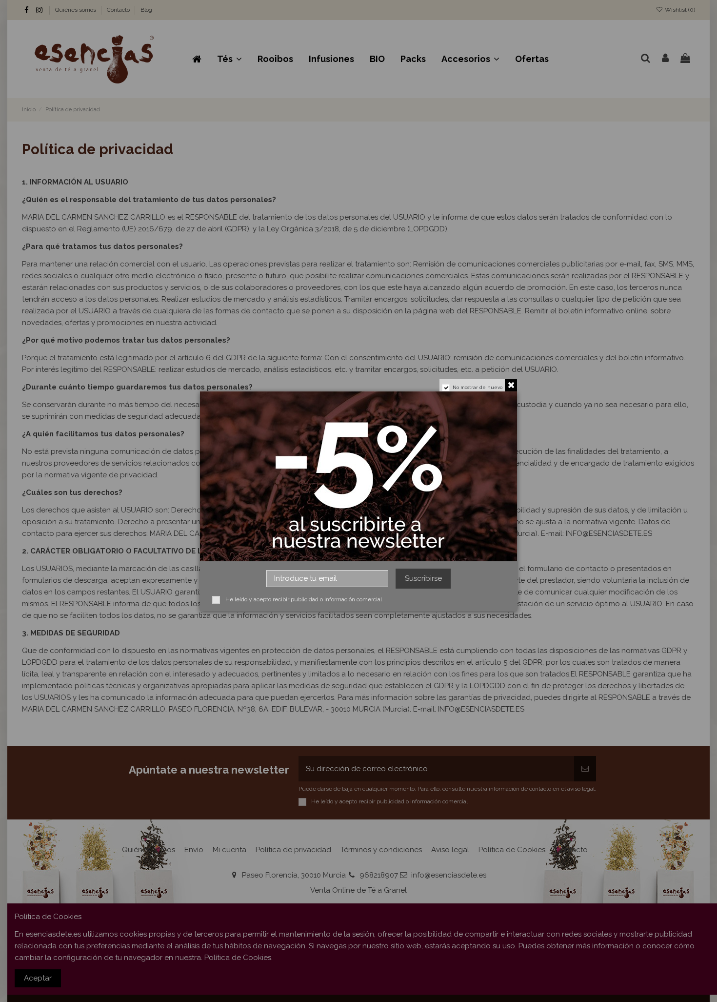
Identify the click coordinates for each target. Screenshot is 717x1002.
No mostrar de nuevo (477, 387)
